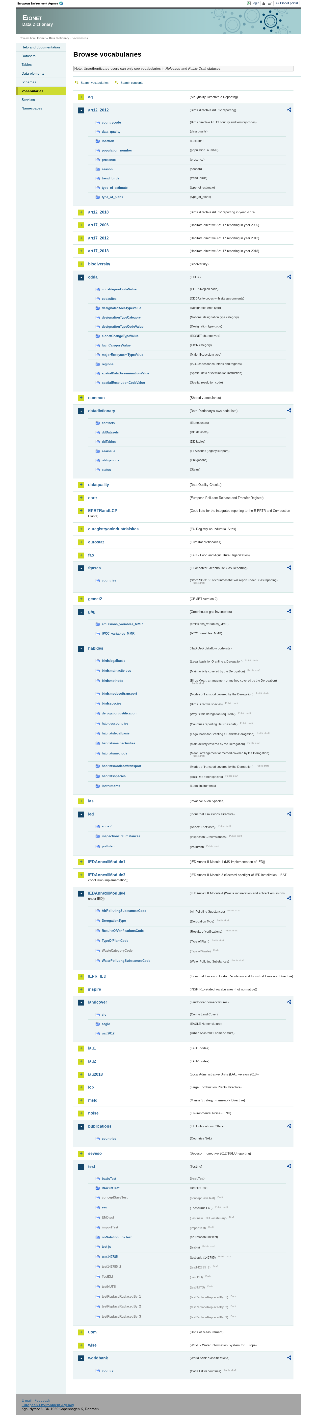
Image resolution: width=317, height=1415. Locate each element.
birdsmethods (112, 681)
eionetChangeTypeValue (120, 336)
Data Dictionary (59, 38)
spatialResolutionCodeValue (123, 383)
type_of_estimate (115, 188)
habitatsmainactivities (118, 743)
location (108, 141)
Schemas (29, 82)
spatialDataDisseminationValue (125, 373)
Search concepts (132, 82)
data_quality (111, 131)
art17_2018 (98, 251)
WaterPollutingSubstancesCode (126, 961)
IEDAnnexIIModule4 (106, 893)
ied (91, 814)
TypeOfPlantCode (115, 941)
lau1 (92, 1048)
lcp (91, 1087)
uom (92, 1332)
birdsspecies (111, 703)
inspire (94, 989)
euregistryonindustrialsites (113, 529)
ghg (92, 612)
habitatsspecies (114, 776)
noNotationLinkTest (117, 1237)
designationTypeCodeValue (122, 326)
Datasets (28, 56)
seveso (95, 1153)
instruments (111, 786)
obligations (110, 460)
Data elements (33, 73)
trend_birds (110, 178)
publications (99, 1126)
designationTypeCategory (121, 317)
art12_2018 (98, 212)
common (96, 398)
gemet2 (95, 599)
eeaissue (108, 451)
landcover (97, 1002)
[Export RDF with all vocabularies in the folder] (289, 110)
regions (107, 364)
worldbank (98, 1358)
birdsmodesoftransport (119, 693)
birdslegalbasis (113, 661)
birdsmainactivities (116, 670)
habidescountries (115, 723)
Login (255, 3)
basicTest (109, 1178)
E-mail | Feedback (36, 1400)
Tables (27, 64)
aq (90, 97)
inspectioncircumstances (121, 836)
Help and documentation (41, 47)
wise (92, 1345)
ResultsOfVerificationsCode (123, 931)
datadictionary (101, 411)
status (106, 470)
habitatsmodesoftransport (121, 766)
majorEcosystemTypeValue (122, 355)
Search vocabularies (94, 82)
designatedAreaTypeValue (121, 308)
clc (104, 1014)
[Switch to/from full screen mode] (271, 3)
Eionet (41, 38)
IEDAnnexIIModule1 (106, 862)
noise (93, 1113)
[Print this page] (264, 3)
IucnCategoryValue (116, 345)
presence (109, 160)
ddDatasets (110, 432)
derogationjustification (119, 713)
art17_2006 (98, 225)
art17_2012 (98, 238)
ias (91, 801)
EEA (42, 3)
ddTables (109, 442)
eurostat (96, 542)
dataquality (98, 485)
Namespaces (32, 108)
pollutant (108, 846)
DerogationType (114, 920)
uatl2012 (108, 1033)
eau (104, 1207)
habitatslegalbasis (116, 733)
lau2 (92, 1061)
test (91, 1166)
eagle (106, 1024)
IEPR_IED (97, 976)
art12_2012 (98, 110)
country (107, 1370)
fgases (94, 568)
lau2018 (95, 1074)
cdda (93, 277)
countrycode (111, 122)
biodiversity (99, 264)
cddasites (109, 298)
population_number (117, 150)
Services (28, 100)
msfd (93, 1100)
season (107, 169)
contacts (108, 423)
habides (95, 648)
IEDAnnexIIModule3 (106, 875)
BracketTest (110, 1188)
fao (91, 555)
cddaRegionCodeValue (119, 289)
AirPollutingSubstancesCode (124, 911)
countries (109, 580)
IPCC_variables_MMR (118, 633)
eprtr (92, 498)
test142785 (110, 1257)
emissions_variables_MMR (122, 624)
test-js (106, 1246)
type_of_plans (112, 197)
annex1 (107, 826)
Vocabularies (32, 91)
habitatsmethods (114, 753)
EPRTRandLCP (102, 511)
